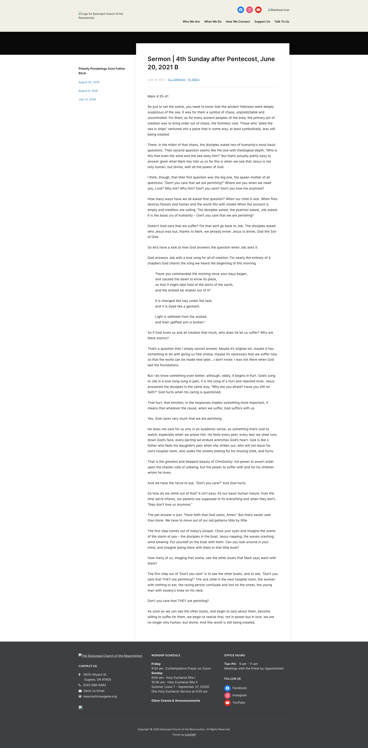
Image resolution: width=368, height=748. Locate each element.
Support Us (262, 21)
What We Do (213, 21)
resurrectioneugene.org (100, 696)
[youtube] (258, 9)
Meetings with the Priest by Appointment (254, 668)
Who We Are (191, 21)
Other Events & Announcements (175, 700)
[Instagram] (249, 9)
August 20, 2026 (89, 82)
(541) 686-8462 (94, 685)
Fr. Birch (194, 79)
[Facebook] (240, 9)
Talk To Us (281, 21)
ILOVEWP (190, 734)
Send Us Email (93, 691)
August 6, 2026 (88, 90)
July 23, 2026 (87, 99)
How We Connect (238, 21)
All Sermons (176, 79)
